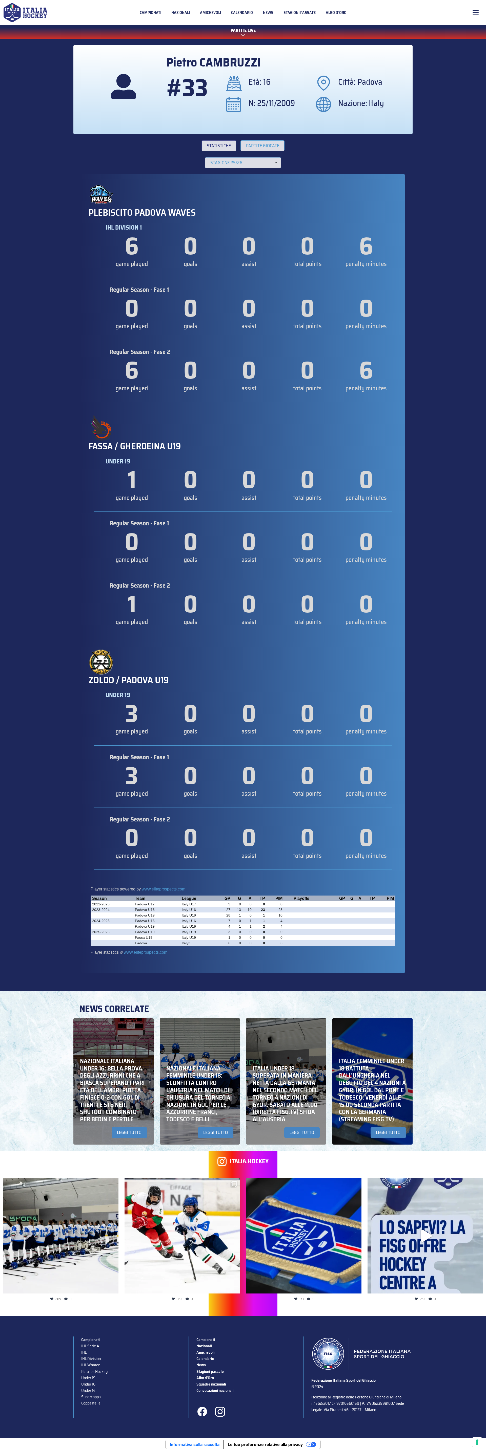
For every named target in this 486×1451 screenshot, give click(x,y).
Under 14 (88, 1390)
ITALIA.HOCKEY (249, 1161)
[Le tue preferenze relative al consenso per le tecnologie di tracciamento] (477, 1442)
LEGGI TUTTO (129, 1132)
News (268, 12)
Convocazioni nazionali (215, 1390)
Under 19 (88, 1378)
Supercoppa (91, 1397)
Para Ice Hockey (94, 1371)
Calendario (242, 12)
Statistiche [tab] (219, 145)
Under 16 (88, 1384)
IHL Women (90, 1365)
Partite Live (243, 30)
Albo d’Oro (336, 12)
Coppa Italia (90, 1403)
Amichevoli (210, 12)
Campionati (150, 12)
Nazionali (180, 12)
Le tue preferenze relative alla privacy (265, 1444)
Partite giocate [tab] (262, 145)
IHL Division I (92, 1358)
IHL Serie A (90, 1346)
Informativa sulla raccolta (194, 1444)
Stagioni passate (300, 12)
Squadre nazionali (211, 1384)
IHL (84, 1352)
